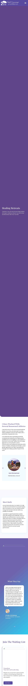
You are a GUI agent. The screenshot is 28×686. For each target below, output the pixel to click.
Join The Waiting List (14, 641)
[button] (25, 3)
